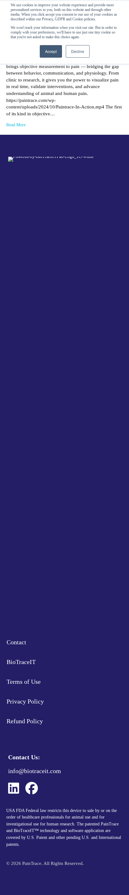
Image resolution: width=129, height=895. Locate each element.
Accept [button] (51, 51)
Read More (16, 125)
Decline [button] (77, 51)
